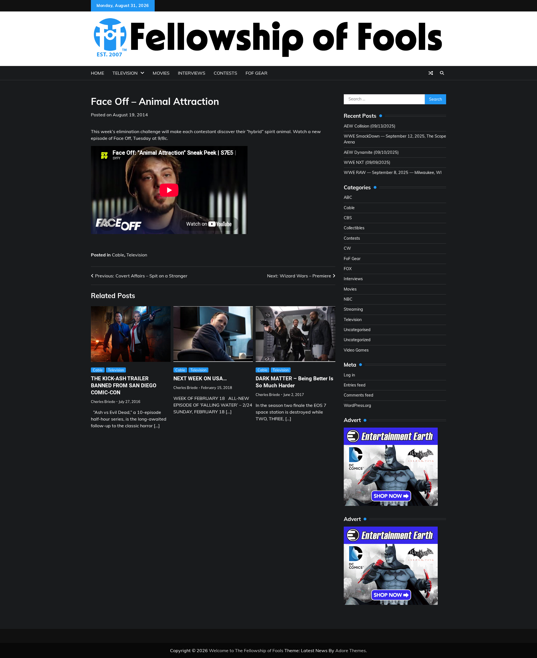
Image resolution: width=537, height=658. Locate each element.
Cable (118, 255)
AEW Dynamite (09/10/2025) (371, 152)
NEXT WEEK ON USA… (200, 378)
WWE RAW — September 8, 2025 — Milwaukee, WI (393, 172)
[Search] (442, 73)
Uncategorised (357, 329)
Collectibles (354, 227)
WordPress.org (357, 405)
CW (347, 248)
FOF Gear (256, 73)
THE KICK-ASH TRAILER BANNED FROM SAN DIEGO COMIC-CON (123, 385)
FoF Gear (352, 258)
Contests (225, 73)
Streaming (353, 309)
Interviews (191, 73)
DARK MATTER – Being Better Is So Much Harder (294, 382)
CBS (348, 217)
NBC (348, 299)
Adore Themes (350, 650)
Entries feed (355, 385)
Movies (161, 73)
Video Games (356, 350)
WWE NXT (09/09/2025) (367, 162)
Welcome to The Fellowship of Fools (246, 650)
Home (97, 73)
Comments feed (358, 395)
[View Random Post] (431, 73)
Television (125, 73)
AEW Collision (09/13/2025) (369, 126)
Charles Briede (103, 401)
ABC (348, 197)
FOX (348, 268)
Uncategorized (357, 339)
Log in (349, 375)
